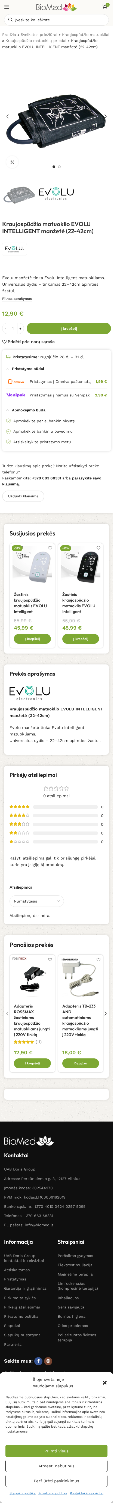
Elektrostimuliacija (75, 1265)
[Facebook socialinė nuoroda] (38, 1361)
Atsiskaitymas (17, 1270)
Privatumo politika (52, 1493)
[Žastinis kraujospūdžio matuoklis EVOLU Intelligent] (32, 566)
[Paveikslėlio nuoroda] (29, 1140)
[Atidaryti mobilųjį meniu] (6, 6)
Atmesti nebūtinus (56, 1466)
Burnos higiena (71, 1316)
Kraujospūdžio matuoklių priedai (35, 40)
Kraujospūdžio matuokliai (85, 34)
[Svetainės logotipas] (56, 6)
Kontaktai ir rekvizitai (86, 1493)
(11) (39, 1042)
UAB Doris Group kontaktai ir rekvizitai (24, 1258)
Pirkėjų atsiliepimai (22, 1307)
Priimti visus (56, 1451)
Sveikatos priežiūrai (39, 34)
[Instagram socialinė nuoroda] (48, 1361)
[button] (104, 1382)
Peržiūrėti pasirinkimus (56, 1481)
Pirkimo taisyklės (20, 1298)
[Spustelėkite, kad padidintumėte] (12, 162)
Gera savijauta (71, 1307)
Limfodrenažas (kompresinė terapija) (78, 1286)
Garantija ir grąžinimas (25, 1288)
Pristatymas (15, 1279)
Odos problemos (73, 1325)
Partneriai (13, 1344)
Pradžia (9, 34)
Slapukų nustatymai (23, 1335)
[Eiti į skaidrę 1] (54, 166)
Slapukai (12, 1325)
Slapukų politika (23, 1493)
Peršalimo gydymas (75, 1255)
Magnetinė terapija (75, 1274)
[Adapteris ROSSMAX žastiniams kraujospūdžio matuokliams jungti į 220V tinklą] (32, 977)
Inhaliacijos (68, 1298)
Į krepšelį (69, 329)
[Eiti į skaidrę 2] (59, 166)
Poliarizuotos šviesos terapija (77, 1337)
